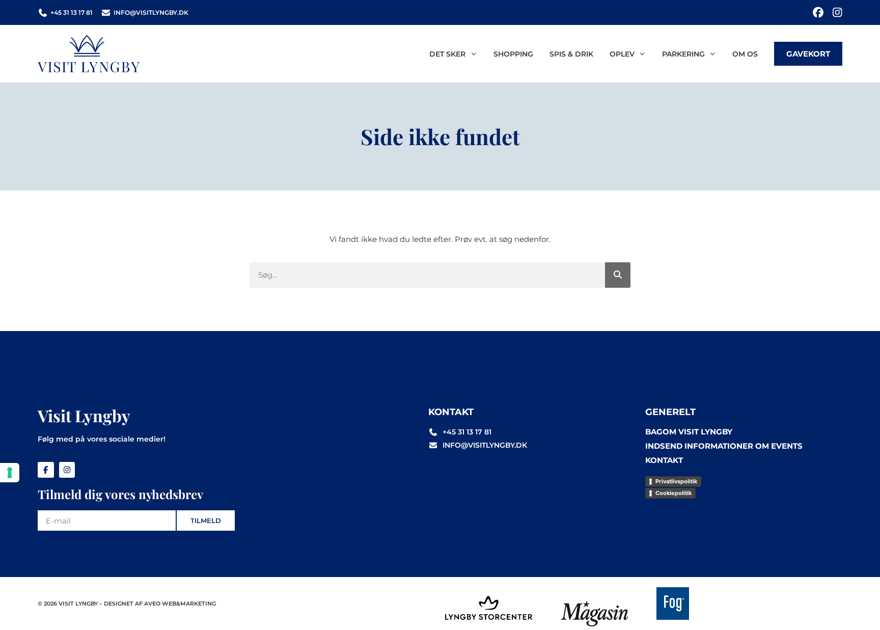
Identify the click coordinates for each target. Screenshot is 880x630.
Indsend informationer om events (724, 446)
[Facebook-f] (46, 470)
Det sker (447, 54)
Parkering (683, 54)
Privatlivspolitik (676, 481)
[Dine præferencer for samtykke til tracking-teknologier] (9, 472)
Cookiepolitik (673, 493)
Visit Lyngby (84, 415)
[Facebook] (818, 12)
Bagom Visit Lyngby (688, 431)
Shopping (513, 54)
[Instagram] (837, 12)
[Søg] (617, 275)
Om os (745, 54)
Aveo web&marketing (180, 603)
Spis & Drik (571, 54)
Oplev (622, 54)
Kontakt (664, 460)
